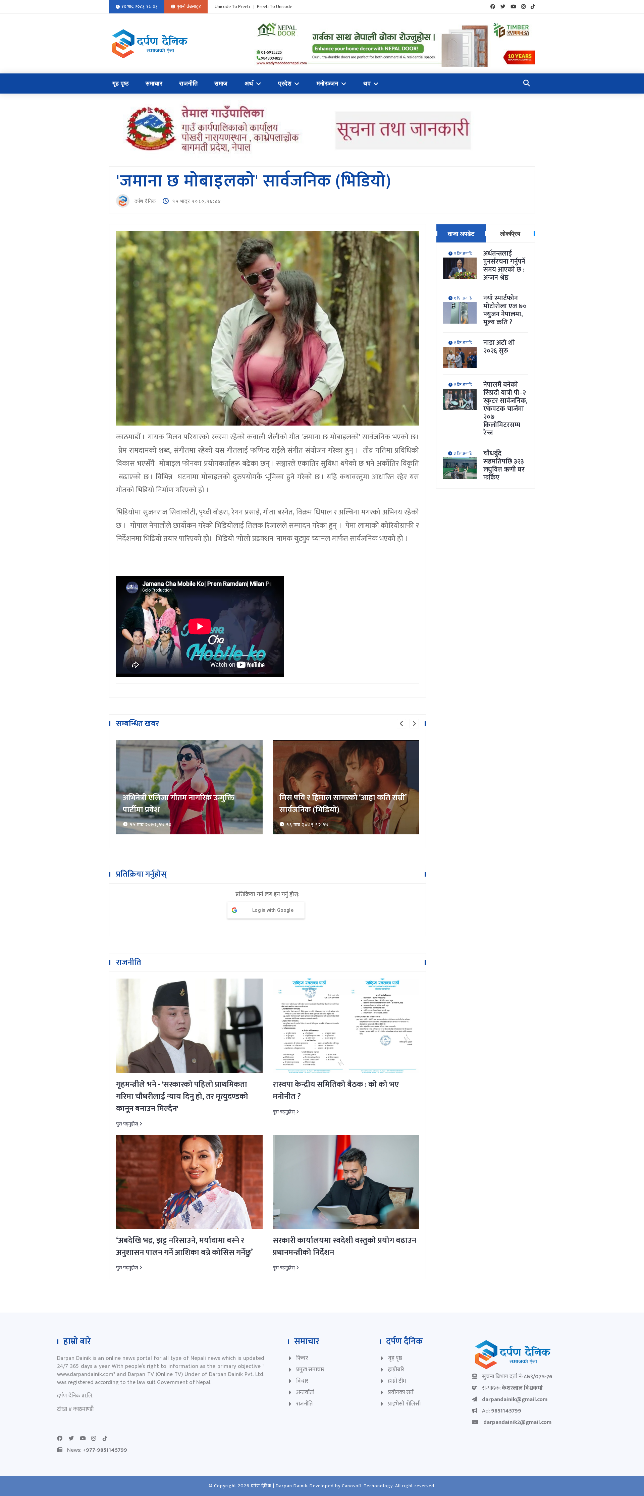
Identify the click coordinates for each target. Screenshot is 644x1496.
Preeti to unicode (274, 6)
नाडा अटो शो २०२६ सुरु (499, 347)
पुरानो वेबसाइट (189, 6)
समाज (221, 83)
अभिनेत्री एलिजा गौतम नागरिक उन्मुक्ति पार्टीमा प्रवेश (178, 804)
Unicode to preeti (232, 6)
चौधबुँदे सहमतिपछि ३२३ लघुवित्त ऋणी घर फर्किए (504, 465)
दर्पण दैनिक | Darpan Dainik (279, 1486)
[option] (189, 787)
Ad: (501, 1411)
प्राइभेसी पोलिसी (404, 1404)
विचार (302, 1381)
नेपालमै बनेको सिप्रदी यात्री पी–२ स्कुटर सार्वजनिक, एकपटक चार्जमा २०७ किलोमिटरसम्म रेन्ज (505, 409)
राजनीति (188, 83)
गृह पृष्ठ (120, 83)
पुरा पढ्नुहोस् (127, 1124)
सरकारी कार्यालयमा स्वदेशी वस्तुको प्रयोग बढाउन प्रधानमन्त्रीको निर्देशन (344, 1246)
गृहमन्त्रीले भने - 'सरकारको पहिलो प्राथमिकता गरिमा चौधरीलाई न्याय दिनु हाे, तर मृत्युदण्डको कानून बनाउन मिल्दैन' (182, 1096)
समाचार (154, 83)
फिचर (302, 1358)
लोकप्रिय (510, 233)
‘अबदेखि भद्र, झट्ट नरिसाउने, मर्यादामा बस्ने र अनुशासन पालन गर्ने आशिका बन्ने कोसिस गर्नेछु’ (184, 1246)
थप (367, 83)
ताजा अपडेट (461, 233)
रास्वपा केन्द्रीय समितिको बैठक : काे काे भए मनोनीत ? (336, 1090)
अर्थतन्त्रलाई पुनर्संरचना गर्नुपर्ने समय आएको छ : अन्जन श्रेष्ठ (504, 266)
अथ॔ (249, 83)
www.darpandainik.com (85, 1374)
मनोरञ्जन (327, 83)
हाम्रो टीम (397, 1381)
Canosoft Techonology (367, 1486)
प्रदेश (284, 83)
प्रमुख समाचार (310, 1370)
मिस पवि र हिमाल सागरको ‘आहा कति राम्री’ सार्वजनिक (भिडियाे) (343, 804)
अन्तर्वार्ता (305, 1392)
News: (97, 1450)
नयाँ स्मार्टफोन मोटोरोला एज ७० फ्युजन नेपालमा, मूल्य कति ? (505, 310)
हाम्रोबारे (396, 1370)
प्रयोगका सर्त (401, 1392)
